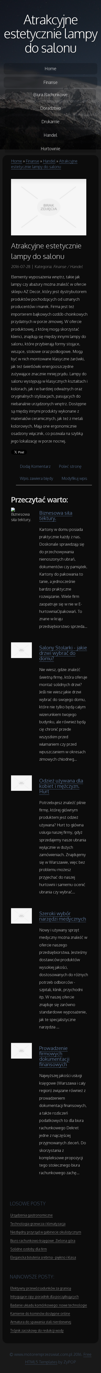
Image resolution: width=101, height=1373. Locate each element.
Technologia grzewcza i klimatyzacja (37, 1224)
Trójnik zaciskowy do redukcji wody (37, 1330)
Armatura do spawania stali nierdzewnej (40, 1322)
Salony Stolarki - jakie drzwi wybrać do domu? (63, 652)
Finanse (32, 161)
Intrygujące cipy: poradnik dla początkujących (44, 1296)
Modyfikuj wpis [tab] (74, 478)
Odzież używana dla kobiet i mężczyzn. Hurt (61, 785)
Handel (49, 161)
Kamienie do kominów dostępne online (40, 1313)
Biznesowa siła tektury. (55, 515)
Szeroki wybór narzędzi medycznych (62, 916)
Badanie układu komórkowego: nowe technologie (48, 1305)
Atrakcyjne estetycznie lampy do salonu (50, 33)
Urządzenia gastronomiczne (31, 1215)
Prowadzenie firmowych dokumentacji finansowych (54, 1056)
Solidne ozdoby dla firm (28, 1249)
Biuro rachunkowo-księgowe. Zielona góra (42, 1240)
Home (16, 161)
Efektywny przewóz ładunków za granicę (40, 1288)
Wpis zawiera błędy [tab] (36, 478)
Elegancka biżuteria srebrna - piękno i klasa (43, 1257)
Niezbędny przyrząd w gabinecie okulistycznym (45, 1232)
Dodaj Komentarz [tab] (35, 466)
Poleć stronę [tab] (70, 466)
